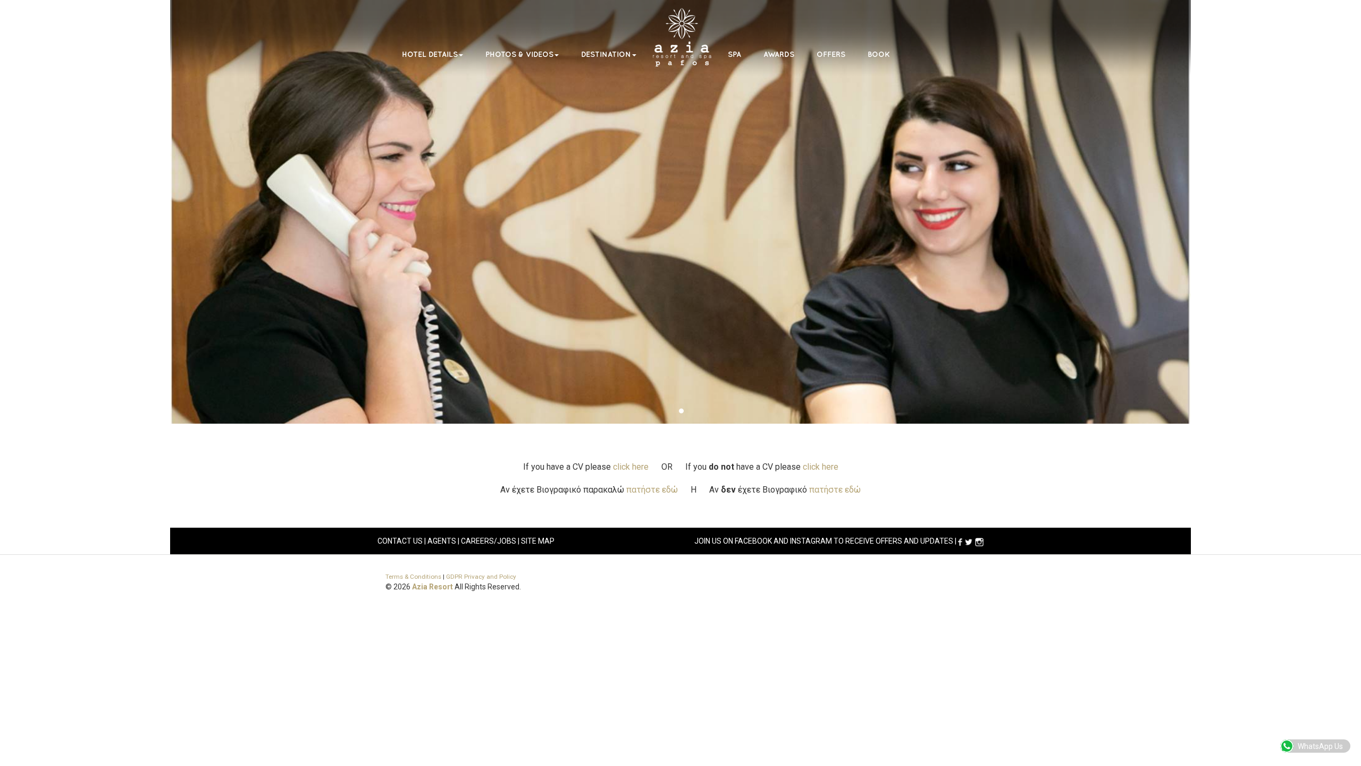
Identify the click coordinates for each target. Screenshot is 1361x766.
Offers (831, 54)
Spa (734, 54)
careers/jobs (488, 541)
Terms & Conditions (413, 576)
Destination (606, 54)
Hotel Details (430, 54)
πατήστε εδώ (652, 490)
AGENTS (441, 541)
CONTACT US (400, 541)
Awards (778, 54)
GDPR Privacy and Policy (481, 576)
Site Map (538, 541)
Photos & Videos (519, 54)
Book (879, 54)
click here (631, 467)
